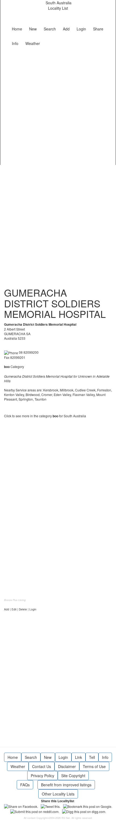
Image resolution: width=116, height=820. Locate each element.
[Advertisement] (58, 106)
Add (66, 29)
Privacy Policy (42, 775)
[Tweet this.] (50, 805)
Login (81, 29)
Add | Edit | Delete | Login (20, 609)
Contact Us (41, 766)
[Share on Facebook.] (21, 805)
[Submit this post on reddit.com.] (35, 811)
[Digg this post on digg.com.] (84, 811)
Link (78, 757)
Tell (92, 757)
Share (98, 29)
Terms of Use (94, 766)
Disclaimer (67, 766)
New (33, 29)
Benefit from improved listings (66, 784)
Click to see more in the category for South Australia (45, 416)
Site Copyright (73, 775)
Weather (32, 43)
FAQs (25, 784)
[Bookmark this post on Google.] (88, 805)
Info (15, 43)
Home (17, 29)
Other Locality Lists (58, 794)
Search (50, 29)
